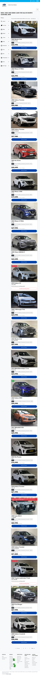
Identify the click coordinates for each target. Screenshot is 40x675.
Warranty (26, 662)
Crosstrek (11, 657)
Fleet (33, 660)
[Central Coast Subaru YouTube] (38, 1)
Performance (4, 657)
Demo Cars (19, 657)
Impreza (10, 656)
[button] (37, 9)
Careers (33, 658)
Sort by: (28, 18)
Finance (18, 660)
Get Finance (25, 47)
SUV (3, 656)
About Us (34, 657)
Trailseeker (11, 665)
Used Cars (19, 656)
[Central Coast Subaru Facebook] (36, 1)
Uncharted (11, 666)
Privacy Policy (34, 662)
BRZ (10, 667)
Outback (11, 661)
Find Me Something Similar (24, 288)
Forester (11, 660)
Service (26, 657)
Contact (33, 661)
